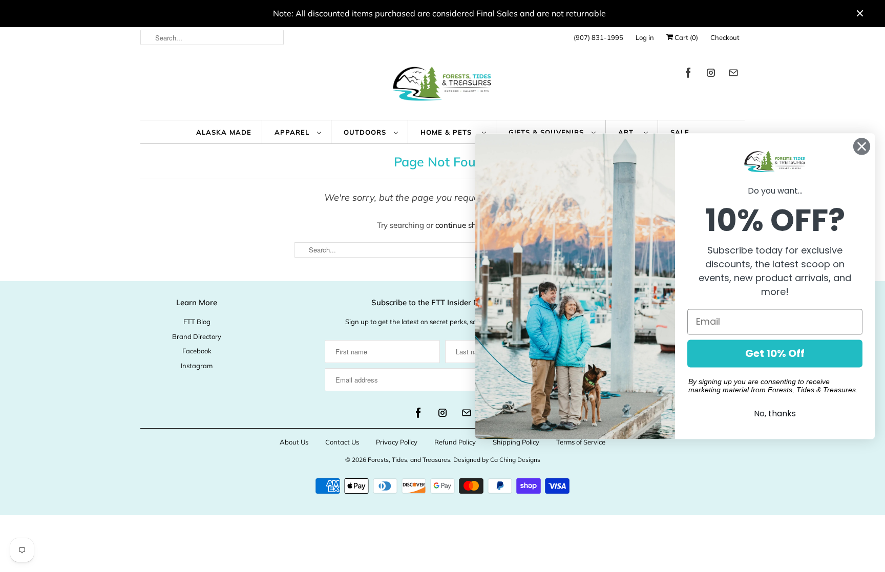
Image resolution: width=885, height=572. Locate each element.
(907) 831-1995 (598, 37)
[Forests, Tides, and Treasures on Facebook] (688, 74)
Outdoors (366, 132)
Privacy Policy (396, 442)
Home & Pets (448, 132)
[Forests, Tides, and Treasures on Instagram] (711, 74)
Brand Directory (196, 336)
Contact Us (342, 442)
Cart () (685, 37)
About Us (294, 442)
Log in (645, 37)
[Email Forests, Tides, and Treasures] (733, 74)
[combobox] (212, 37)
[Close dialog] (862, 146)
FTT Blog (196, 321)
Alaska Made (223, 132)
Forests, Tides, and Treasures (409, 459)
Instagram (197, 366)
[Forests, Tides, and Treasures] (442, 86)
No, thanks (775, 413)
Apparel (293, 132)
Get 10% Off (775, 353)
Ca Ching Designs (515, 459)
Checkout (725, 37)
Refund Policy (455, 442)
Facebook (197, 351)
